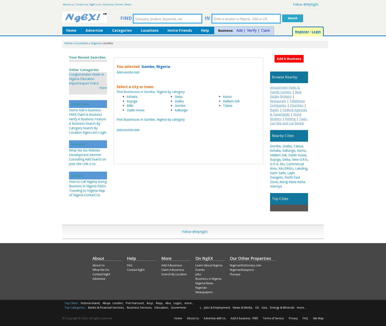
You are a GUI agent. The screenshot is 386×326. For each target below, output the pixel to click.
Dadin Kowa (135, 110)
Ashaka (132, 97)
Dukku (179, 101)
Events (119, 4)
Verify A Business (81, 119)
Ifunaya (235, 274)
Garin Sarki (277, 173)
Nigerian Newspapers (204, 290)
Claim (265, 30)
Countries (81, 43)
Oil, (257, 307)
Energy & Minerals (282, 307)
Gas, (265, 307)
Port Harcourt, (135, 303)
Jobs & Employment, (217, 307)
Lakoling (301, 168)
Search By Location (174, 274)
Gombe (180, 105)
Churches (296, 105)
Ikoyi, (150, 303)
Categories (122, 30)
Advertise (94, 30)
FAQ (129, 265)
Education (87, 79)
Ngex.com (90, 132)
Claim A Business (89, 114)
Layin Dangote (282, 175)
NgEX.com (96, 4)
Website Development (84, 152)
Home (71, 30)
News (128, 4)
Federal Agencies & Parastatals (288, 112)
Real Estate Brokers (285, 94)
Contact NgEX (101, 274)
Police (94, 83)
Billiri (130, 105)
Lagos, (178, 303)
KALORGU (286, 168)
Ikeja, (159, 303)
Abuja (106, 303)
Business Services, (139, 307)
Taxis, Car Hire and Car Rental (289, 121)
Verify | (253, 30)
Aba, (168, 303)
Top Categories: (75, 307)
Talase (228, 105)
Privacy (293, 318)
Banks (274, 110)
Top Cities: (71, 303)
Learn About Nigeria (208, 265)
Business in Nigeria (208, 279)
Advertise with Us (215, 318)
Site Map (318, 318)
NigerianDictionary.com (245, 265)
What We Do (78, 150)
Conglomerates (80, 74)
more (103, 88)
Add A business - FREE (244, 318)
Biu (282, 164)
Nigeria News (204, 283)
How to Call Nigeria (83, 181)
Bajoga (132, 101)
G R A (274, 164)
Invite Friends (180, 30)
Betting (290, 119)
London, (118, 303)
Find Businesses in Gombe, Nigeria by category (151, 92)
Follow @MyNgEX (306, 4)
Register (302, 31)
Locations (149, 30)
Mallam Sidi (231, 101)
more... (189, 303)
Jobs (198, 274)
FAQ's (101, 186)
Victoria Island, (90, 303)
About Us (98, 265)
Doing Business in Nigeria (88, 183)
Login (316, 31)
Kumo (227, 97)
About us (68, 4)
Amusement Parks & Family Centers (285, 89)
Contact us (81, 4)
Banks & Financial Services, (106, 307)
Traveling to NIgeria (83, 190)
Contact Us (92, 195)
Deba (179, 97)
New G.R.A (299, 159)
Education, (162, 307)
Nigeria (96, 43)
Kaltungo (181, 110)
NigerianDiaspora (242, 270)
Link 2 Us (89, 164)
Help (205, 30)
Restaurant (278, 101)
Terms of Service (273, 318)
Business (108, 4)
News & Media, (243, 307)
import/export (79, 83)
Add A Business (171, 265)
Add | (240, 30)
